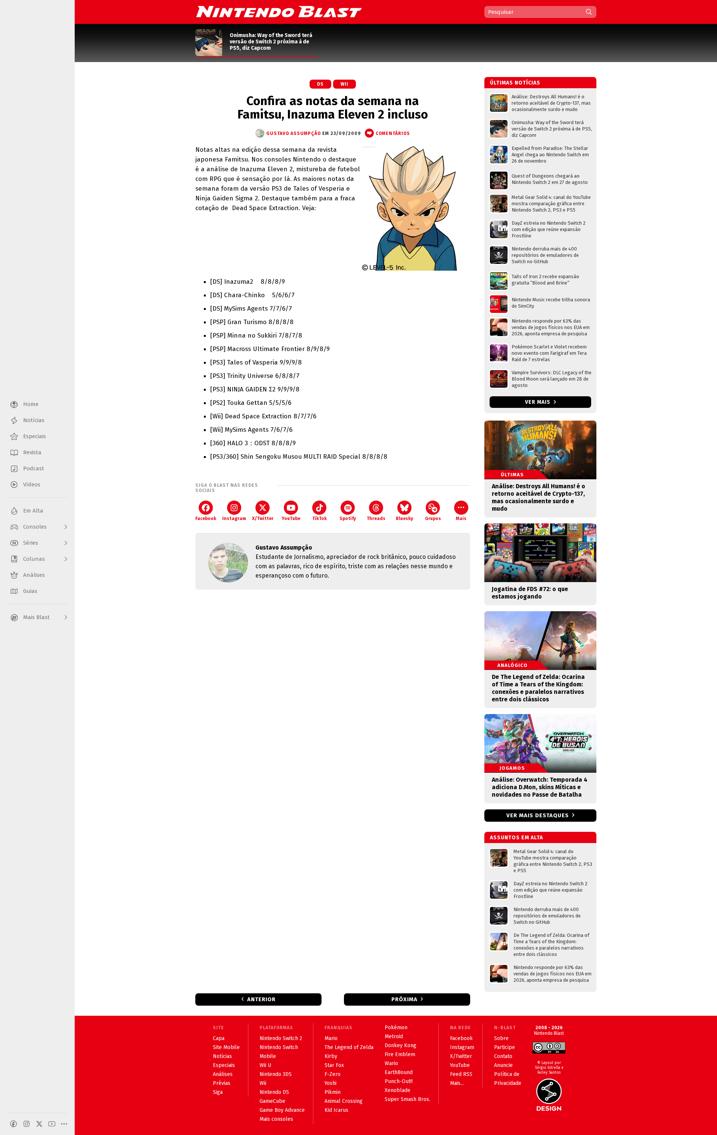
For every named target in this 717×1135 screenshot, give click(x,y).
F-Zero (333, 1074)
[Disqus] (332, 694)
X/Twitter (262, 518)
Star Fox (334, 1065)
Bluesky (404, 518)
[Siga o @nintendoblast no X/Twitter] (39, 1123)
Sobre (501, 1038)
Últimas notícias (515, 83)
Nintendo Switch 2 (281, 1038)
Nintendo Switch (279, 1047)
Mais (461, 518)
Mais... (457, 1083)
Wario (391, 1063)
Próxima (404, 999)
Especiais (224, 1065)
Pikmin (333, 1092)
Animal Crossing (344, 1101)
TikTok (319, 518)
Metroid (394, 1036)
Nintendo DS (274, 1092)
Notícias (222, 1056)
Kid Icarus (336, 1110)
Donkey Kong (400, 1045)
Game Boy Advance (282, 1110)
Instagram (234, 518)
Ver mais (538, 402)
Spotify (347, 518)
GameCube (272, 1101)
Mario (331, 1038)
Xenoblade (397, 1090)
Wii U (265, 1065)
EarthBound (399, 1072)
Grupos (433, 518)
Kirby (331, 1056)
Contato (503, 1056)
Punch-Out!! (399, 1081)
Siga (218, 1092)
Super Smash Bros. (407, 1099)
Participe (504, 1047)
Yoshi (330, 1083)
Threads (376, 518)
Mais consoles (276, 1119)
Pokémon (396, 1027)
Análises (223, 1074)
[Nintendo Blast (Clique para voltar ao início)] (279, 11)
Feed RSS (461, 1074)
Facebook (205, 518)
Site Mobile (226, 1047)
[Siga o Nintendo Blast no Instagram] (26, 1123)
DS (320, 84)
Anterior (261, 999)
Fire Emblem (400, 1054)
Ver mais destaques (537, 815)
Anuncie (503, 1065)
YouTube (291, 518)
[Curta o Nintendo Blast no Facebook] (13, 1123)
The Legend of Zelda (349, 1047)
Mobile (268, 1056)
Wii (344, 84)
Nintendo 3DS (276, 1074)
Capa (218, 1038)
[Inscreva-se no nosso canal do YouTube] (52, 1123)
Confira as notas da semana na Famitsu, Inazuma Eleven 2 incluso (333, 107)
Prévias (221, 1083)
